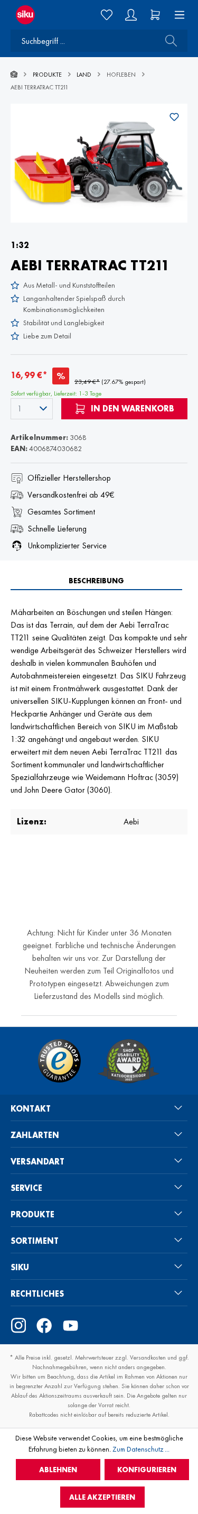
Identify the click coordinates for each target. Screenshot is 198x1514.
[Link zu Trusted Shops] (59, 1060)
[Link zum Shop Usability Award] (128, 1060)
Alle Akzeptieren (102, 1497)
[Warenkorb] (155, 15)
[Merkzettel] (107, 15)
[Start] (14, 74)
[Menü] (176, 15)
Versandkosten (148, 1357)
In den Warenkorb (131, 408)
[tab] (96, 580)
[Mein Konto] (131, 15)
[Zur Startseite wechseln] (33, 14)
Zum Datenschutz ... (140, 1449)
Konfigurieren (146, 1469)
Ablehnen (58, 1469)
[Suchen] (168, 41)
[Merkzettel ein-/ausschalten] (174, 117)
